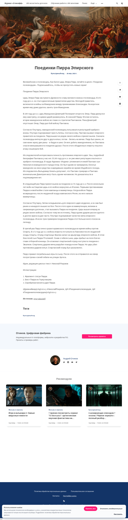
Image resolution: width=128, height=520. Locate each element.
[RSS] (64, 501)
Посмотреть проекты (97, 336)
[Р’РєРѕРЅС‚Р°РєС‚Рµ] (120, 103)
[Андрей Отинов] (55, 360)
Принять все (91, 509)
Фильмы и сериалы (16, 410)
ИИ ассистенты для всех (37, 3)
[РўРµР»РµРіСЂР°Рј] (120, 89)
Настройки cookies (69, 496)
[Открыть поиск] (117, 3)
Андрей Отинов (70, 358)
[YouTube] (120, 96)
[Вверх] (120, 82)
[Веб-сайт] (64, 362)
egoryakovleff (40, 298)
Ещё (93, 3)
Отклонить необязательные (111, 509)
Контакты (56, 496)
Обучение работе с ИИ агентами (65, 3)
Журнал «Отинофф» (13, 3)
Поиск (84, 3)
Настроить (118, 514)
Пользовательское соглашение (82, 491)
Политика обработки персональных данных (50, 491)
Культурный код (57, 73)
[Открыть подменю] (102, 3)
